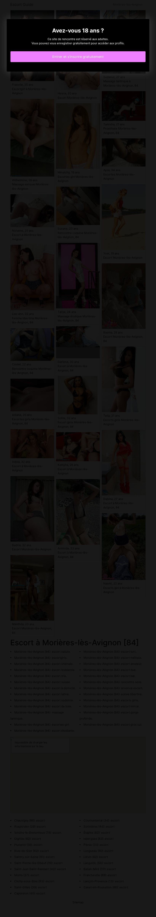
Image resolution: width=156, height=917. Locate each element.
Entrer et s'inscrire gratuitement (78, 57)
